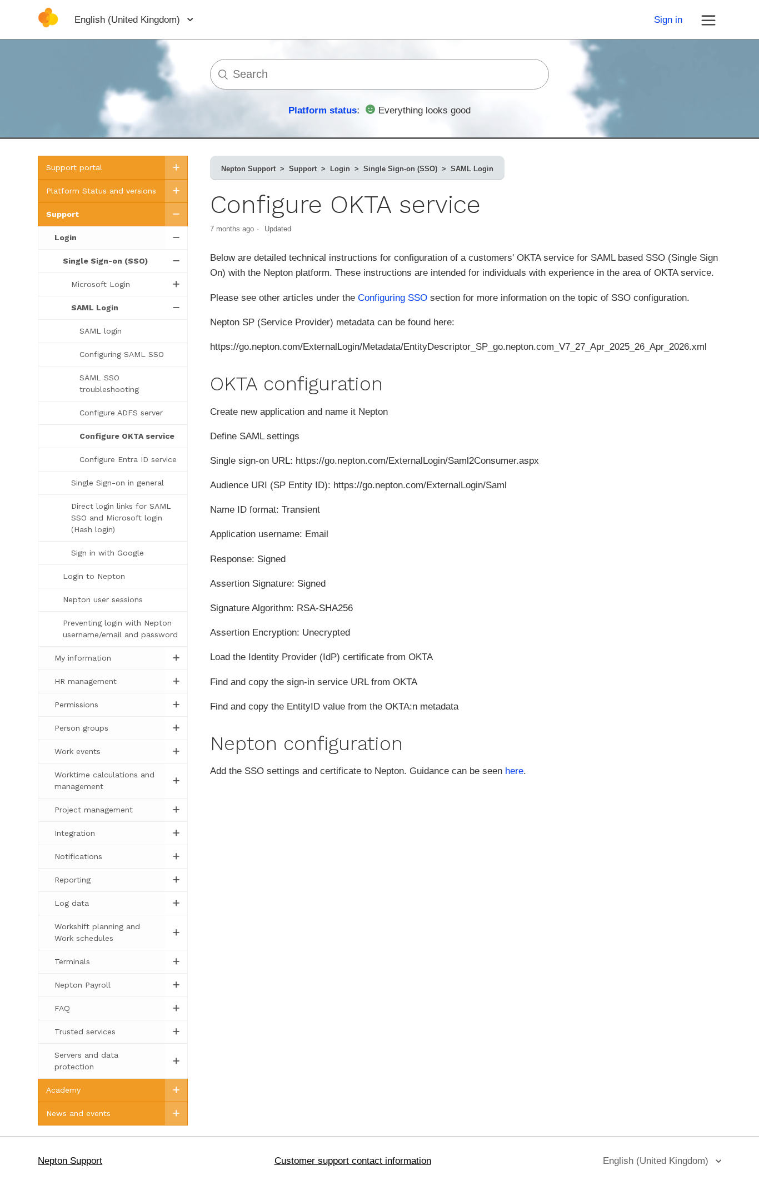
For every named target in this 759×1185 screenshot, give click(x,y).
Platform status (322, 110)
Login (340, 169)
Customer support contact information (352, 1161)
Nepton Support (248, 169)
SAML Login (472, 169)
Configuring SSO (392, 297)
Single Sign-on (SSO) (400, 169)
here (514, 771)
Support (303, 169)
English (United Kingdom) (128, 19)
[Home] (48, 24)
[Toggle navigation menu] (708, 19)
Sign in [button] (668, 19)
